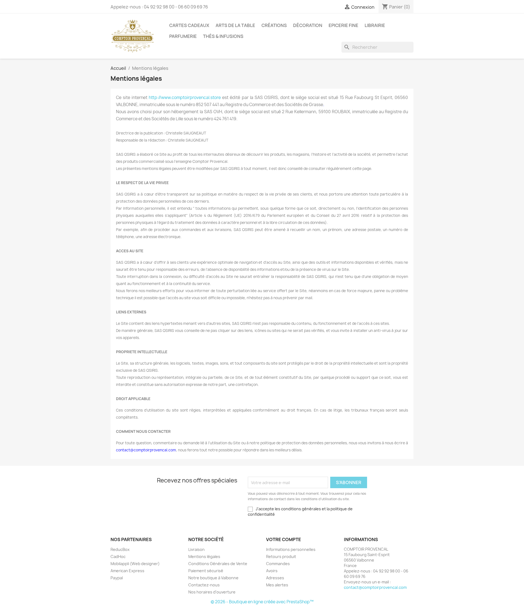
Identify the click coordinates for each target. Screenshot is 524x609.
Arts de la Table (235, 25)
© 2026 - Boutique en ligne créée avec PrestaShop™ (262, 602)
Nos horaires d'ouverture (212, 592)
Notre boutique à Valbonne (213, 577)
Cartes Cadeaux (189, 25)
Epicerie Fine (343, 25)
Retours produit (281, 556)
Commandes (278, 563)
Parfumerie (183, 36)
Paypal (117, 577)
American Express (127, 570)
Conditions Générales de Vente (217, 563)
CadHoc (118, 556)
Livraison (196, 549)
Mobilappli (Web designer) (135, 563)
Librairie (375, 25)
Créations (274, 25)
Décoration (307, 25)
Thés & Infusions (223, 36)
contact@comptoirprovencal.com (375, 587)
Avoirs (272, 570)
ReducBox (120, 549)
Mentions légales (204, 556)
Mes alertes (277, 584)
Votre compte (283, 539)
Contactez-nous (204, 584)
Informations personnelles (290, 549)
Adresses (275, 577)
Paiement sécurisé (205, 570)
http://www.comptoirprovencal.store (185, 97)
